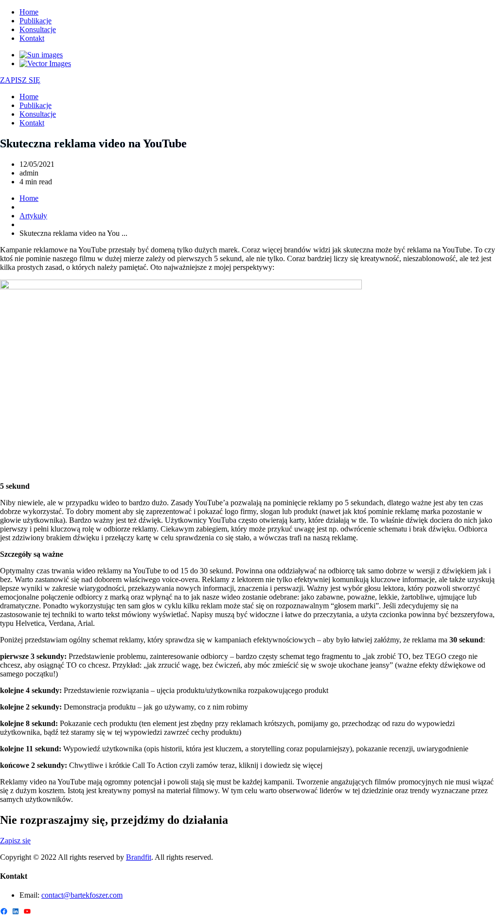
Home (28, 12)
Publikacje (35, 21)
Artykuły (33, 216)
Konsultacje (37, 29)
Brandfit (138, 857)
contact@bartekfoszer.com (82, 895)
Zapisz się (15, 840)
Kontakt (31, 38)
